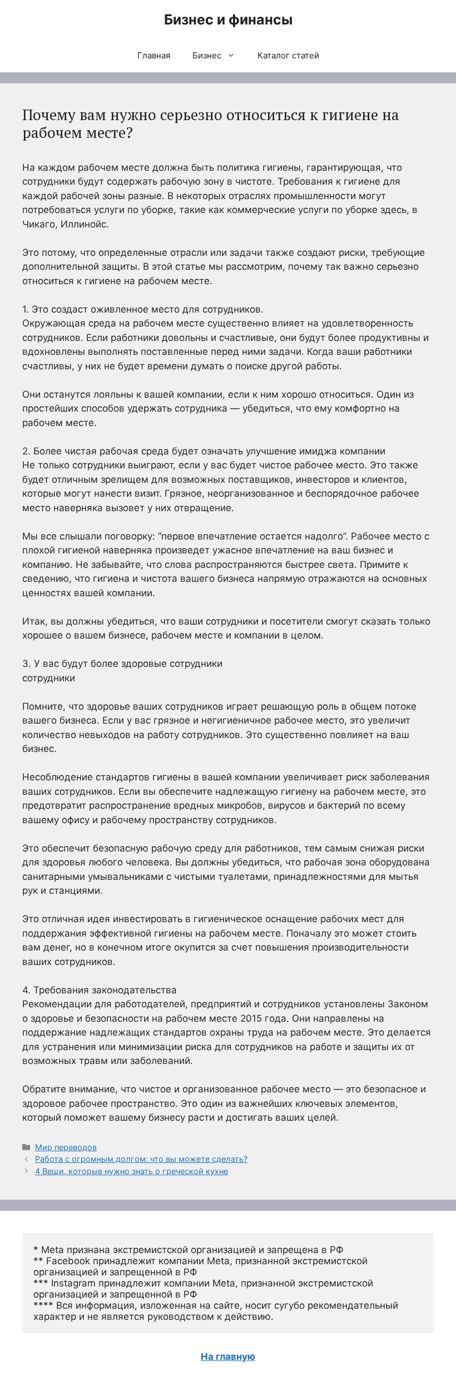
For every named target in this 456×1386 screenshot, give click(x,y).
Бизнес (206, 55)
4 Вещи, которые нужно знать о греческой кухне (131, 1171)
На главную (228, 1356)
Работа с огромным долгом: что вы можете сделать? (141, 1159)
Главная (153, 55)
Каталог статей (288, 55)
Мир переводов (66, 1147)
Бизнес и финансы (228, 19)
